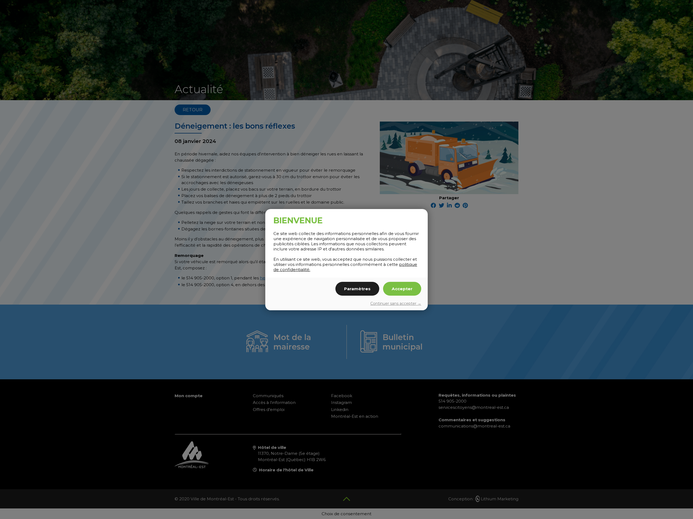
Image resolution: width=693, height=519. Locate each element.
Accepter (402, 288)
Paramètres (357, 288)
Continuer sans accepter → (395, 303)
